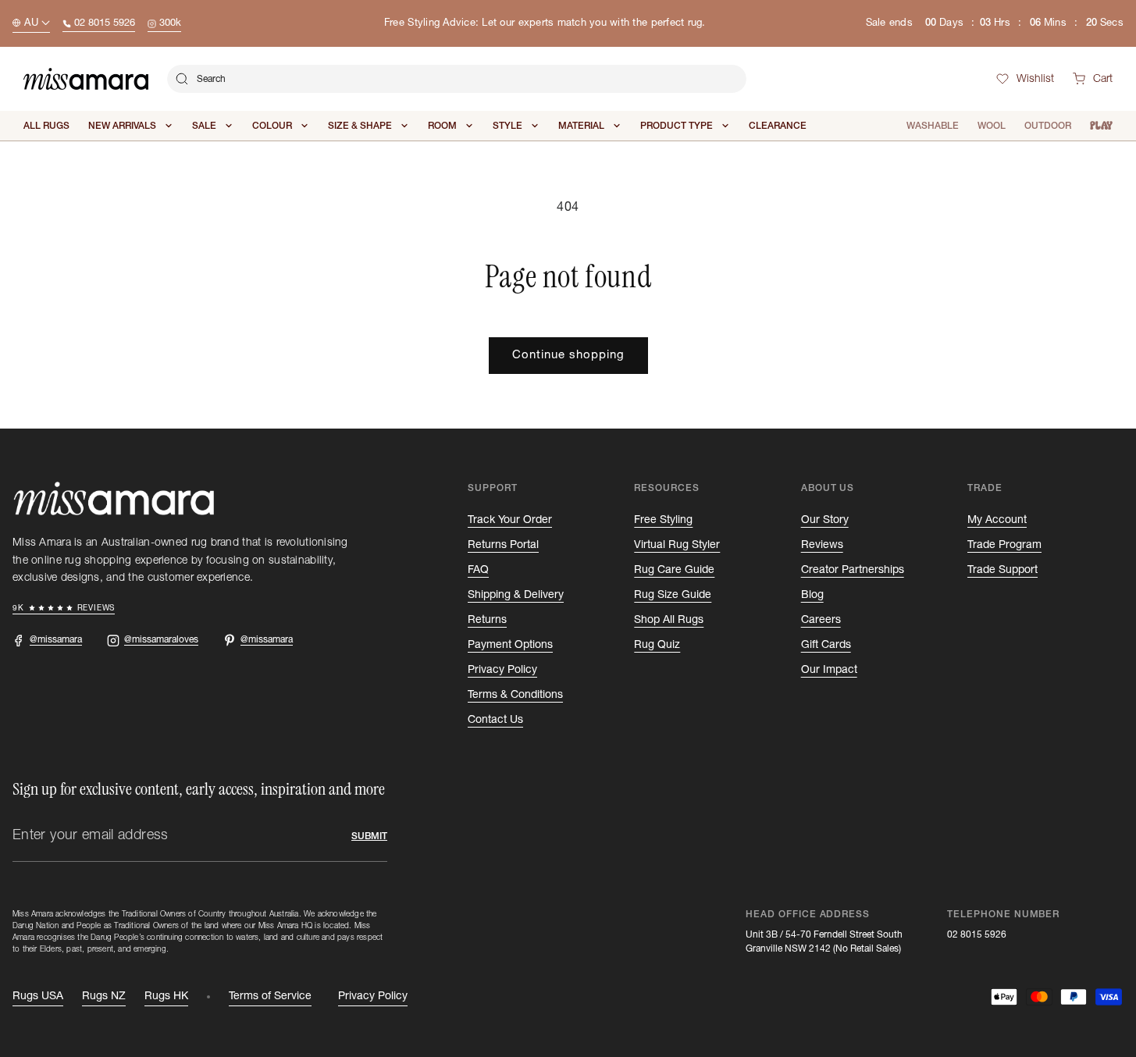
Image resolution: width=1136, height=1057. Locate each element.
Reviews (822, 544)
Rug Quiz (657, 644)
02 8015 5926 (976, 934)
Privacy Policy (502, 669)
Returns (487, 619)
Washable (932, 125)
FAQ (478, 569)
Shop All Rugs (668, 619)
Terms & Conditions (515, 694)
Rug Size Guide (672, 594)
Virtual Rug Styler (677, 544)
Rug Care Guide (674, 569)
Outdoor (1047, 125)
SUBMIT (369, 836)
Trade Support (1002, 569)
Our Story (825, 519)
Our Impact (829, 669)
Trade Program (1004, 544)
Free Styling (663, 519)
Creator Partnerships (852, 569)
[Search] (182, 79)
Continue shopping (568, 355)
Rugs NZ (104, 996)
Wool (992, 125)
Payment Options (510, 644)
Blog (812, 594)
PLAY (1101, 125)
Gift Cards (826, 644)
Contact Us (495, 719)
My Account (997, 519)
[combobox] (456, 79)
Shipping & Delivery (516, 594)
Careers (821, 619)
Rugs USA (37, 996)
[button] (1093, 79)
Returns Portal (503, 544)
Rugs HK (166, 996)
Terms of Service (270, 996)
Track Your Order (510, 519)
